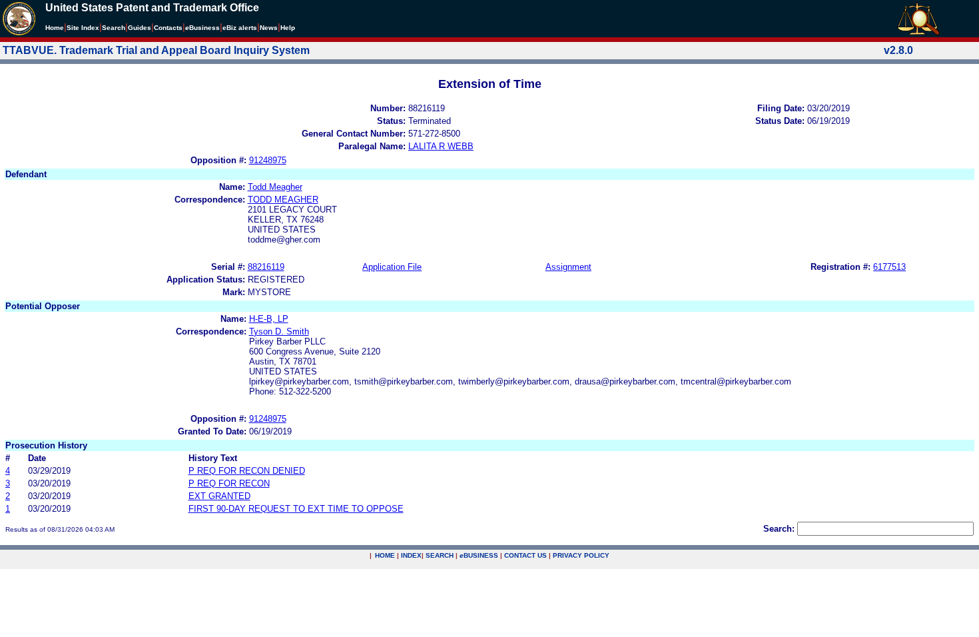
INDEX (411, 555)
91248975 (267, 160)
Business (202, 27)
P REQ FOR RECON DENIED (246, 471)
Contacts (168, 27)
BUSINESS (479, 555)
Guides (139, 27)
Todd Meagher (275, 187)
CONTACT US (525, 555)
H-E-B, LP (268, 319)
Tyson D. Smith (279, 331)
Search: (779, 529)
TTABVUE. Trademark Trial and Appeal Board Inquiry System (156, 50)
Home (54, 27)
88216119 (266, 267)
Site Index (83, 27)
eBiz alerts (239, 27)
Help (287, 27)
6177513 (889, 267)
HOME (385, 555)
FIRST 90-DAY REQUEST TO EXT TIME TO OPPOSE (296, 509)
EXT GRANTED (219, 496)
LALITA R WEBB (441, 146)
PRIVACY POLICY (581, 555)
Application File (392, 267)
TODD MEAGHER (283, 200)
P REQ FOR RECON (229, 483)
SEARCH (440, 555)
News (269, 27)
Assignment (568, 267)
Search (113, 27)
